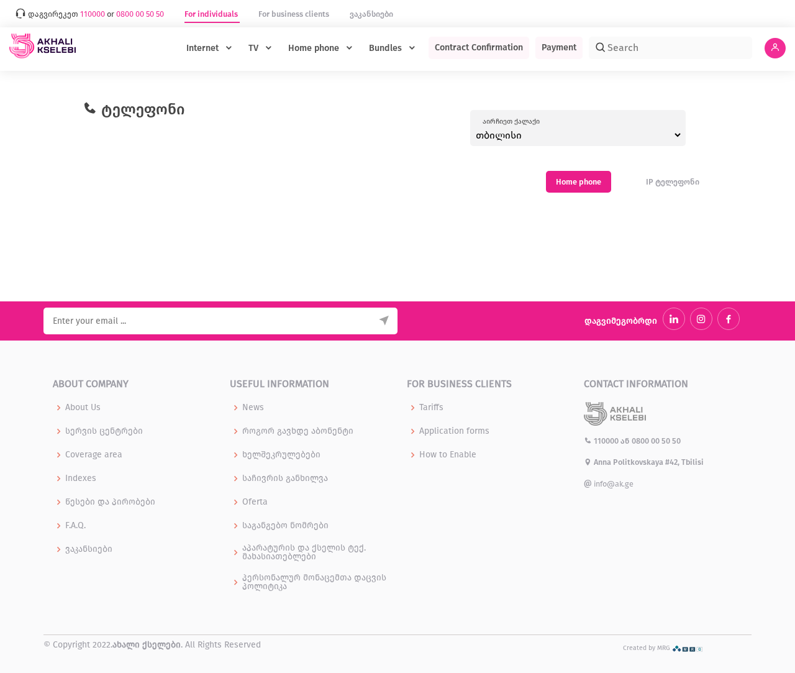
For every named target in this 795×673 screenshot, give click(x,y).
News (253, 407)
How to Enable (447, 455)
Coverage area (93, 455)
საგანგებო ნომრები (285, 525)
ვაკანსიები (371, 14)
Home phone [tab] (578, 181)
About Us (83, 407)
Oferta (255, 502)
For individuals (212, 14)
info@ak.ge (613, 483)
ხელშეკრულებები (281, 455)
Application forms (454, 431)
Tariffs (431, 407)
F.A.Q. (75, 525)
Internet (203, 48)
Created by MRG (647, 648)
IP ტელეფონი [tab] (672, 181)
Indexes (80, 478)
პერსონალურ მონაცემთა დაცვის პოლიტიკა (314, 582)
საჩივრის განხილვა (285, 478)
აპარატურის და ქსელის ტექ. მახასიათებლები (304, 552)
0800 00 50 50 (656, 441)
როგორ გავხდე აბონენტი (297, 431)
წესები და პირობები (110, 502)
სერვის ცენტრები (104, 431)
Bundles (386, 48)
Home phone (315, 48)
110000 (606, 441)
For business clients (294, 14)
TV (254, 48)
